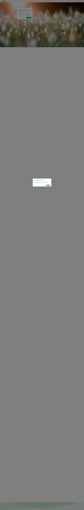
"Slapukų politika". (45, 182)
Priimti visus (48, 185)
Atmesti (45, 185)
